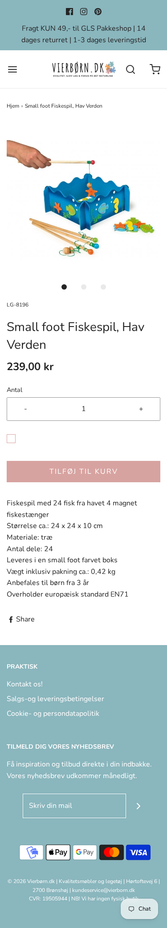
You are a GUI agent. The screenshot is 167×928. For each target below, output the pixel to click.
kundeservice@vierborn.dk (103, 890)
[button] (83, 200)
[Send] (138, 806)
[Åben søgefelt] (130, 69)
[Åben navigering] (12, 69)
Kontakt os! (25, 684)
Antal (14, 389)
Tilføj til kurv (83, 471)
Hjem (13, 105)
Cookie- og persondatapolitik (53, 713)
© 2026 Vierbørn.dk (31, 881)
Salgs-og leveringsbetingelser (55, 699)
